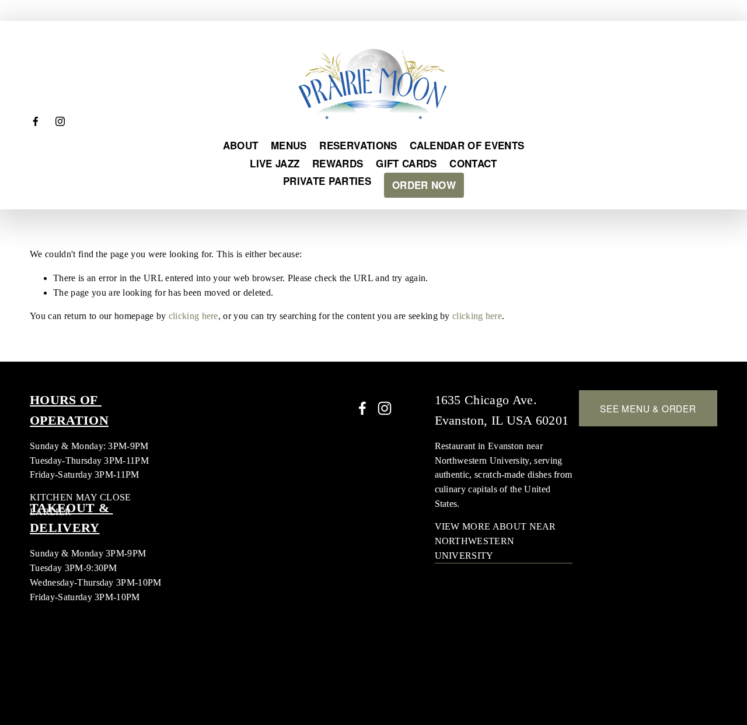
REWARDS (337, 163)
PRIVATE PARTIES (327, 181)
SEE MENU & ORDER (648, 408)
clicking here (193, 316)
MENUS (289, 145)
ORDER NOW (424, 185)
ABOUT (241, 145)
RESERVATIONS (358, 145)
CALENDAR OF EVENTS (467, 145)
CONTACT (473, 163)
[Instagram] (60, 121)
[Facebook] (35, 121)
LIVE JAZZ (274, 163)
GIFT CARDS (406, 163)
